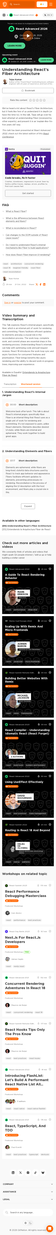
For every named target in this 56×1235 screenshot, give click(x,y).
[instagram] (28, 1172)
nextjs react (19, 966)
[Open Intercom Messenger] (49, 1228)
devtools (45, 1154)
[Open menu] (51, 4)
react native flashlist (36, 1108)
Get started (28, 193)
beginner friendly (20, 268)
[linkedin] (13, 1172)
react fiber (35, 268)
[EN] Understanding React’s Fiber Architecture (26, 526)
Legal (6, 1199)
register (17, 302)
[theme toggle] (28, 1223)
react (5, 264)
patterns (26, 862)
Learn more (46, 60)
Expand (28, 506)
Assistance (9, 1192)
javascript (18, 661)
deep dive (32, 610)
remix (8, 661)
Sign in (7, 302)
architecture (16, 264)
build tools (18, 765)
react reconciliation (12, 272)
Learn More (15, 46)
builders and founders (35, 765)
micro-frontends (32, 661)
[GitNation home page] (5, 4)
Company (8, 1184)
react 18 (6, 268)
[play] (28, 36)
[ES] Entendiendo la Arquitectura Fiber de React (26, 529)
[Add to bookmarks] (49, 569)
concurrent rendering (34, 264)
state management (37, 813)
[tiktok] (35, 1172)
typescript (33, 1154)
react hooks (34, 1058)
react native (19, 1108)
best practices (20, 813)
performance (19, 610)
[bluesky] (43, 1172)
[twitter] (20, 1172)
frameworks (27, 713)
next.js (16, 862)
